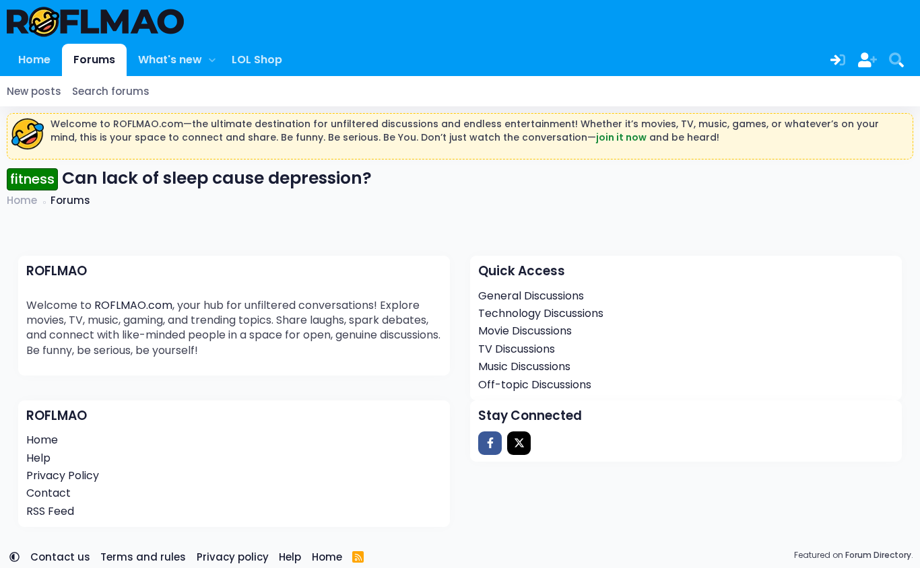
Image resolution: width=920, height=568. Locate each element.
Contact (48, 493)
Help (38, 458)
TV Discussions (516, 349)
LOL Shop (257, 59)
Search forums (111, 91)
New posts (34, 91)
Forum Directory (878, 555)
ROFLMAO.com (133, 305)
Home (34, 59)
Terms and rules (143, 557)
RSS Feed (50, 511)
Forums (94, 59)
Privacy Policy (62, 475)
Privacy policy (233, 557)
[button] (211, 60)
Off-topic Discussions (534, 384)
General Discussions (531, 296)
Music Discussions (524, 366)
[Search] (896, 59)
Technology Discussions (540, 313)
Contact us (60, 557)
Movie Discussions (525, 331)
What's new (170, 59)
